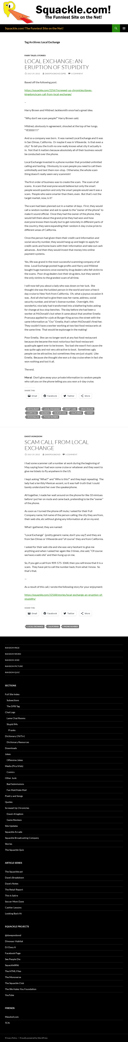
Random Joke (12, 660)
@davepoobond (13, 935)
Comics (10, 772)
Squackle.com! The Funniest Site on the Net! (34, 28)
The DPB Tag (13, 706)
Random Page (12, 647)
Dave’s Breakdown (14, 877)
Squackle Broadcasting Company (22, 837)
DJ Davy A (10, 947)
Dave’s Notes (11, 883)
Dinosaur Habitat (14, 941)
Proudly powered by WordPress (34, 1038)
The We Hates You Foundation (20, 989)
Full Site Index (12, 694)
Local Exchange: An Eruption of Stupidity (56, 64)
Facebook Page (12, 953)
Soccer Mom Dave (14, 901)
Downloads (11, 748)
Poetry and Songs (14, 796)
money (89, 413)
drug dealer (87, 409)
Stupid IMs (12, 724)
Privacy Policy (11, 1038)
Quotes (8, 802)
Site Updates (11, 825)
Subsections (13, 700)
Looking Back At (13, 913)
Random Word (13, 654)
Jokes (8, 754)
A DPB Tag (32, 413)
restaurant (33, 409)
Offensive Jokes (15, 760)
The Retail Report (14, 889)
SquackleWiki (12, 965)
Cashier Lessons (13, 907)
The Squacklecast (14, 871)
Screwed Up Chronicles (17, 808)
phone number (51, 417)
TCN (7, 1022)
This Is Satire (11, 895)
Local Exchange (52, 409)
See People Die (12, 959)
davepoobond (52, 454)
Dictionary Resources (18, 742)
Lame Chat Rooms (16, 718)
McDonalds (33, 417)
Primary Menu (124, 28)
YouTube (9, 995)
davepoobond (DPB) (55, 73)
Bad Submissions (15, 784)
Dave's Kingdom (33, 436)
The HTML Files (13, 971)
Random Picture (14, 666)
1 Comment (77, 73)
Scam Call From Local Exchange (56, 445)
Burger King (60, 413)
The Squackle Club (14, 983)
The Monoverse (13, 977)
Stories (41, 55)
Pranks (12, 730)
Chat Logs (10, 712)
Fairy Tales (30, 55)
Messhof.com (12, 1016)
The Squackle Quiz (14, 849)
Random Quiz (12, 672)
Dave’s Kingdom (15, 813)
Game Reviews (14, 819)
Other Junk (10, 778)
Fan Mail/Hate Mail (17, 790)
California (76, 413)
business (45, 413)
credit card (70, 409)
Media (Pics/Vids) (14, 766)
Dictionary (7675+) (15, 736)
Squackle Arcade (13, 831)
